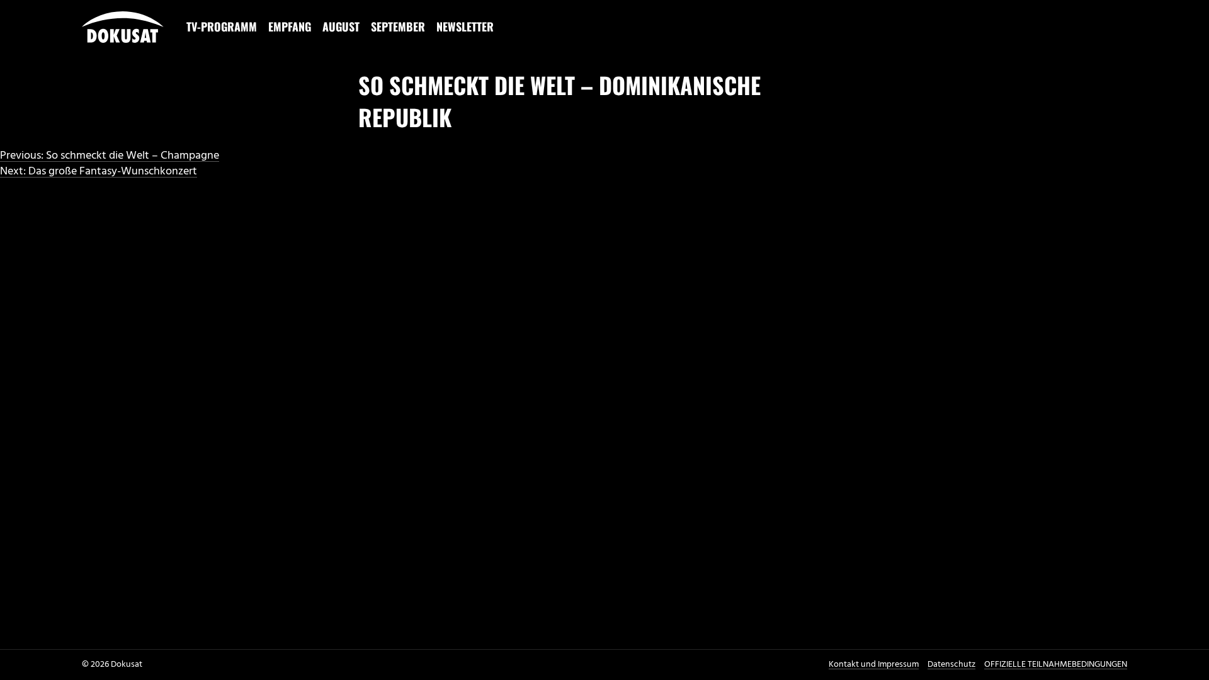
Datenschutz (951, 664)
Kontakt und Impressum (874, 664)
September (398, 26)
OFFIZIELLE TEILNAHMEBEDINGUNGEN (1055, 664)
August (341, 26)
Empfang (289, 26)
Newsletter (465, 26)
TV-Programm (221, 26)
